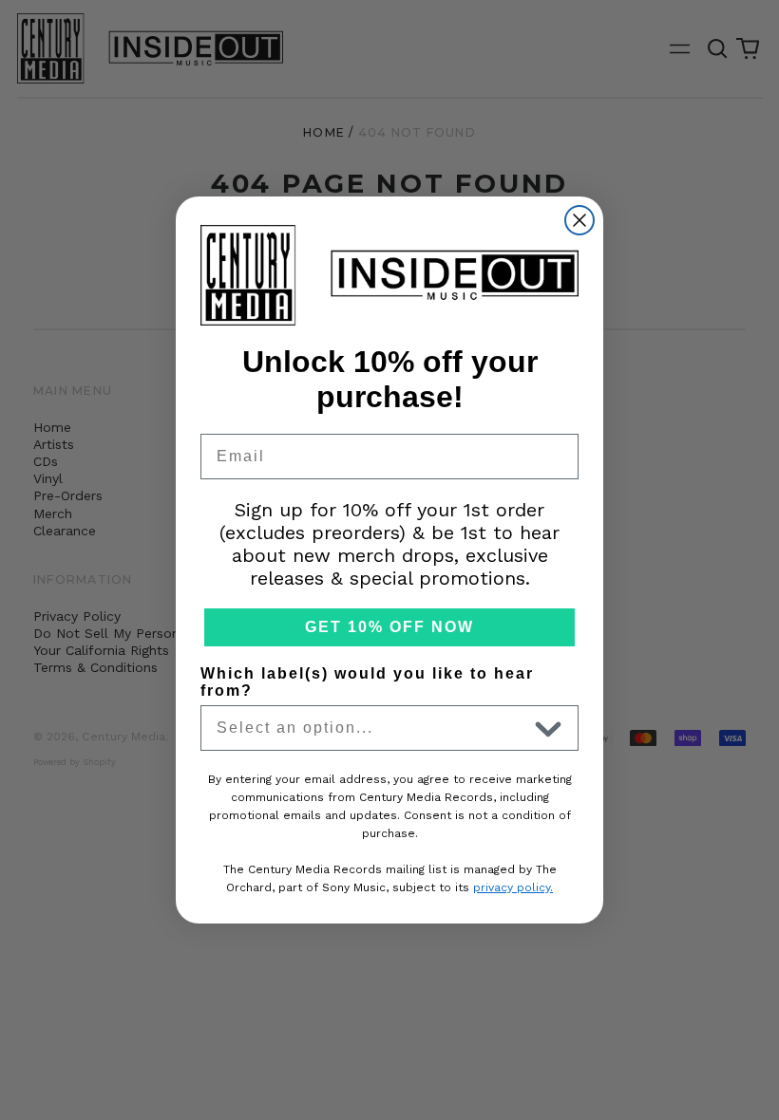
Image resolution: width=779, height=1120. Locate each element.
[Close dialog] (579, 220)
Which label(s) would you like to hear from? (367, 682)
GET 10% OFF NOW (389, 627)
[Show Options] (548, 728)
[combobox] (371, 728)
